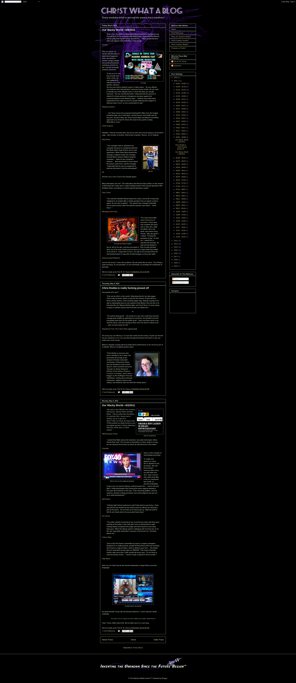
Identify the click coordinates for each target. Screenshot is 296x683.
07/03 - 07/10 (181, 183)
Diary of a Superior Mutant (181, 37)
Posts (176, 279)
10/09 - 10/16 (181, 215)
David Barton (143, 305)
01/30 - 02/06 (181, 96)
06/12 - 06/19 (181, 174)
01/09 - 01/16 (181, 87)
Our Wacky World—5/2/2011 (118, 405)
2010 (176, 77)
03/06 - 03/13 (181, 112)
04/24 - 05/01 (181, 134)
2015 (176, 250)
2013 (176, 244)
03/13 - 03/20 (181, 115)
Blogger (164, 678)
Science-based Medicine (111, 258)
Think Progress (107, 126)
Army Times (106, 192)
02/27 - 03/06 (181, 109)
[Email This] (123, 275)
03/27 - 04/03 (181, 121)
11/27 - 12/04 (181, 227)
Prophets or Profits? (178, 48)
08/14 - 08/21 (181, 196)
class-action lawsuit (115, 177)
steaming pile (156, 345)
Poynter (105, 45)
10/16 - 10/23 (181, 218)
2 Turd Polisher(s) (108, 392)
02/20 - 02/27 (181, 106)
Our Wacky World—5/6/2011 (118, 29)
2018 (176, 260)
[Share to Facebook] (130, 275)
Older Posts (159, 640)
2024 (176, 266)
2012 (176, 241)
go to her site (118, 338)
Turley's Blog (106, 537)
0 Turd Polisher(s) (108, 275)
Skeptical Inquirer (108, 107)
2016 (176, 253)
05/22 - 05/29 (181, 164)
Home (133, 640)
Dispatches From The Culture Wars (115, 329)
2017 (176, 256)
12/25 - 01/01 (181, 237)
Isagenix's (131, 87)
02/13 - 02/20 (181, 102)
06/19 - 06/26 (181, 177)
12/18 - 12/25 (181, 234)
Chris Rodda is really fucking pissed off (125, 288)
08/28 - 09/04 (181, 202)
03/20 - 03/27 (181, 118)
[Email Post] (118, 275)
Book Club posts (177, 33)
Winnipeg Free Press (109, 211)
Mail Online (106, 139)
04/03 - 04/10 (181, 124)
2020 (176, 263)
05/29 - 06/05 (181, 167)
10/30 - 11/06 (181, 221)
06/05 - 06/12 (181, 170)
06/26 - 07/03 (181, 180)
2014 (176, 247)
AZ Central (106, 516)
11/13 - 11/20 (181, 224)
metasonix (177, 66)
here (107, 565)
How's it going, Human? (180, 40)
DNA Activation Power (110, 434)
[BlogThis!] (125, 275)
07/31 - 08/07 (181, 189)
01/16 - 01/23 (181, 90)
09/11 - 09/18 (181, 208)
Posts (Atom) (138, 648)
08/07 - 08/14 (181, 193)
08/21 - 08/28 (181, 199)
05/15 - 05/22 (181, 161)
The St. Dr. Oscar (180, 61)
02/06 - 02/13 (181, 99)
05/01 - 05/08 (181, 137)
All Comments (179, 282)
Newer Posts (107, 640)
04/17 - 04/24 (181, 131)
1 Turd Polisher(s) (108, 631)
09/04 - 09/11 (181, 205)
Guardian (105, 448)
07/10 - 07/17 (181, 186)
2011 (176, 81)
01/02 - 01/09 (181, 83)
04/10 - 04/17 (181, 128)
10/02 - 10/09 (181, 211)
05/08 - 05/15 (181, 158)
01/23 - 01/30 (181, 93)
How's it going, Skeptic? (180, 44)
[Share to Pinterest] (132, 275)
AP (103, 172)
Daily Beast (106, 558)
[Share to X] (127, 275)
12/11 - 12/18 (181, 230)
